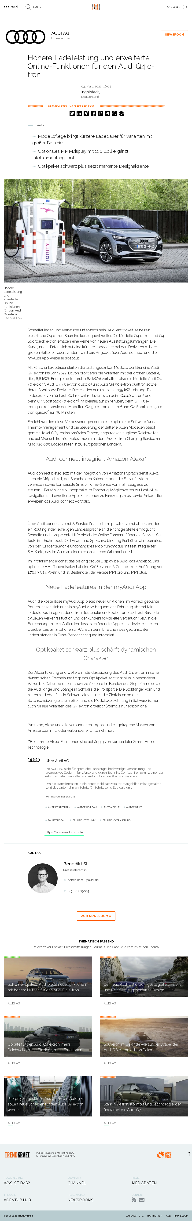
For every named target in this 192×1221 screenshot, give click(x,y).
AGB (168, 1215)
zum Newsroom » (96, 916)
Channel (77, 1183)
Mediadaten (144, 1183)
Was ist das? (17, 1183)
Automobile (111, 807)
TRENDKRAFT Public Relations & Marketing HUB (96, 7)
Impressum (181, 1215)
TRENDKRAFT (25, 1215)
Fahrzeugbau (57, 820)
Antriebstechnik (59, 807)
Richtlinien (154, 1215)
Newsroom (174, 34)
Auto (40, 125)
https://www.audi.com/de (64, 832)
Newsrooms (80, 1200)
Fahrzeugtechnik (84, 820)
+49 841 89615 (78, 891)
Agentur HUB (17, 1200)
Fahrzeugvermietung (116, 820)
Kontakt (141, 1200)
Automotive (134, 807)
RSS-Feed (134, 1199)
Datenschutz (135, 1215)
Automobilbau (87, 807)
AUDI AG (14, 1003)
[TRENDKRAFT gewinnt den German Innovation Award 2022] (163, 1156)
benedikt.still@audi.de (83, 880)
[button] (72, 113)
